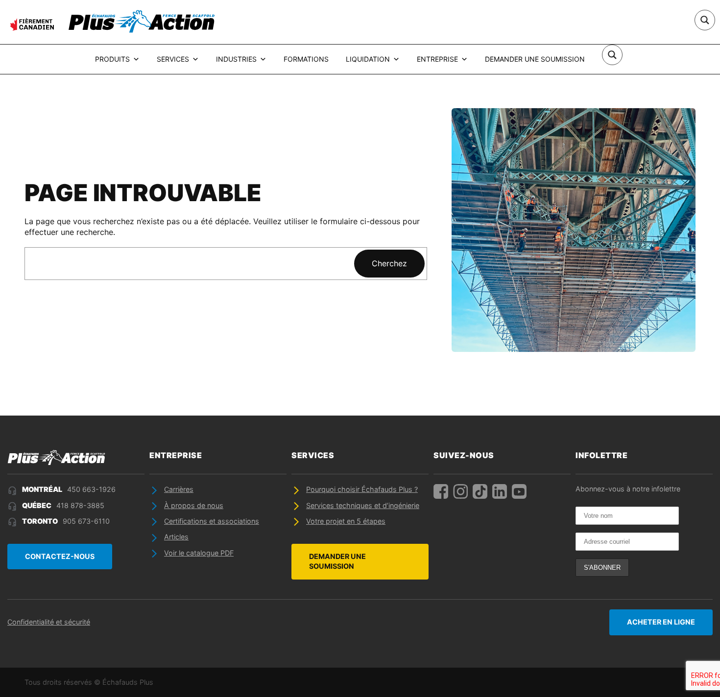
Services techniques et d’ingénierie (362, 505)
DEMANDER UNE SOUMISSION (337, 561)
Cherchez (389, 263)
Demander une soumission (535, 59)
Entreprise (437, 59)
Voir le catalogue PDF (199, 553)
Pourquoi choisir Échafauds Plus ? (362, 489)
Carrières (178, 489)
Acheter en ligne (661, 622)
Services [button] (173, 59)
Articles (176, 537)
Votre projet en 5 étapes (345, 521)
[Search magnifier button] (705, 20)
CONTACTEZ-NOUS (60, 556)
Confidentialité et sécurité (48, 622)
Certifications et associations (211, 521)
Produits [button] (112, 59)
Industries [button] (236, 59)
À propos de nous (193, 505)
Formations (306, 59)
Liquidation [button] (368, 59)
